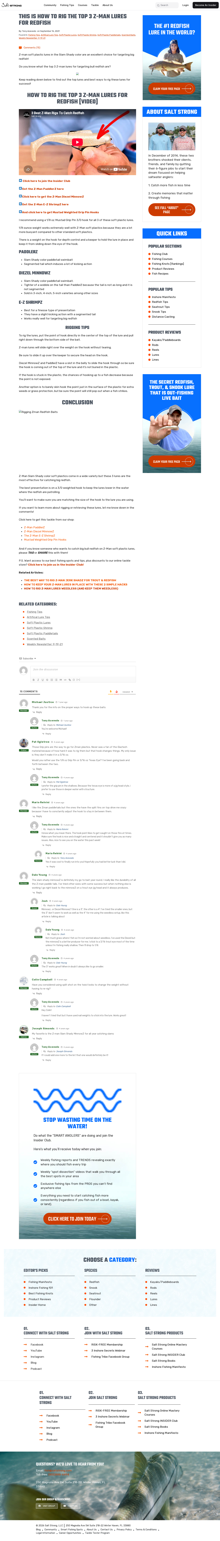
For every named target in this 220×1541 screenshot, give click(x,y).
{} (74, 679)
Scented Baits (128, 35)
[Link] (69, 680)
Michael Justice (63, 725)
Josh (62, 934)
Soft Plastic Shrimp (87, 35)
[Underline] (42, 680)
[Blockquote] (60, 680)
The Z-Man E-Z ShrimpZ (39, 535)
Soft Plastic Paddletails (109, 35)
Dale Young (61, 905)
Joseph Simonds (64, 1051)
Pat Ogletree (62, 782)
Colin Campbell (63, 1006)
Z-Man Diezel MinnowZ (39, 531)
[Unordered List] (56, 680)
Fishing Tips (34, 35)
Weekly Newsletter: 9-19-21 (32, 38)
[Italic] (38, 680)
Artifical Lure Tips (49, 35)
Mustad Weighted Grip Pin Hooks (45, 539)
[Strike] (47, 680)
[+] (78, 679)
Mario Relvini (62, 829)
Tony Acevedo (67, 858)
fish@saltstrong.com (58, 1470)
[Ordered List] (51, 680)
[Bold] (33, 680)
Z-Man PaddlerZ (34, 527)
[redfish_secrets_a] (77, 73)
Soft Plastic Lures (68, 35)
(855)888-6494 (58, 1474)
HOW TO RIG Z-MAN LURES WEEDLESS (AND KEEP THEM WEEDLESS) (71, 588)
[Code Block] (65, 680)
